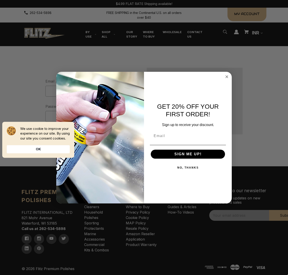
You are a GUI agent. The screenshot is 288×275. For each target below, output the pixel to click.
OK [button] (38, 149)
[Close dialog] (227, 76)
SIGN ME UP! (188, 154)
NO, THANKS (188, 167)
